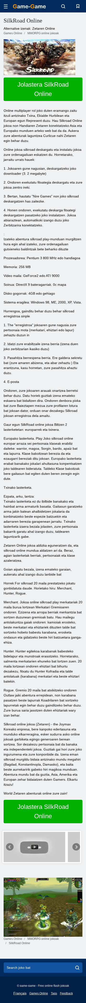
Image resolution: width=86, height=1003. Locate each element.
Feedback (66, 993)
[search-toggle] (63, 6)
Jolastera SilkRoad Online (43, 89)
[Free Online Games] (29, 6)
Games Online (38, 993)
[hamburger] (6, 6)
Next (76, 847)
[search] (77, 967)
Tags (54, 993)
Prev (10, 847)
